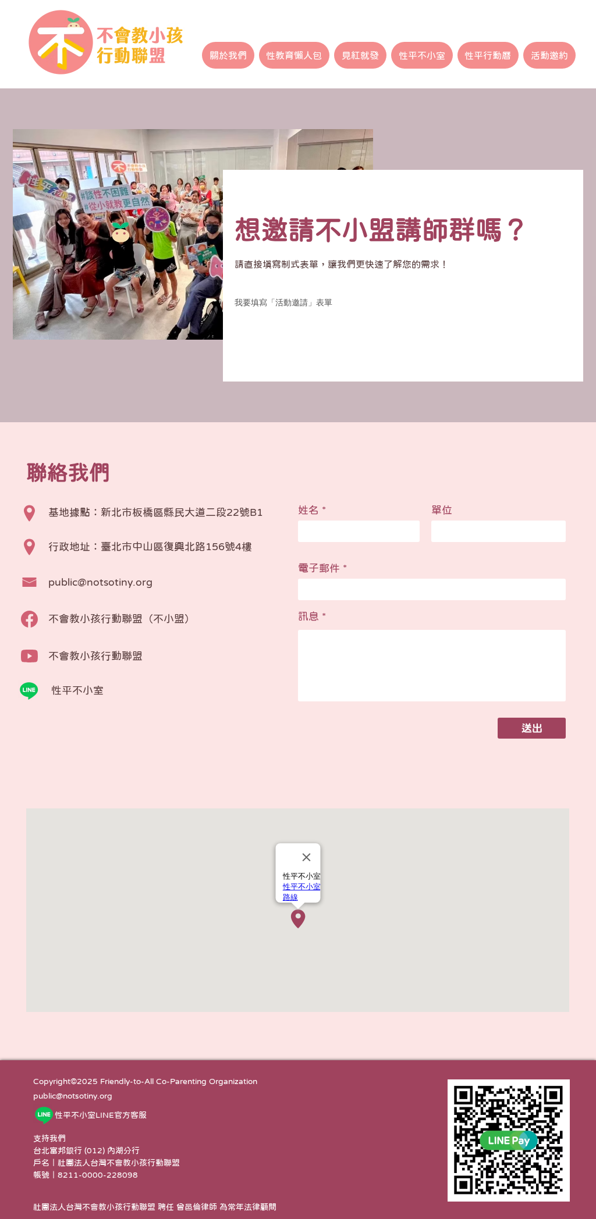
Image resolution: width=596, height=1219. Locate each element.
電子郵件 (319, 568)
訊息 (308, 616)
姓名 (308, 510)
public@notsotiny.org (72, 1096)
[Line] (29, 690)
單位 (441, 510)
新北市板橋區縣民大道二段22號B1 (182, 512)
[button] (228, 55)
